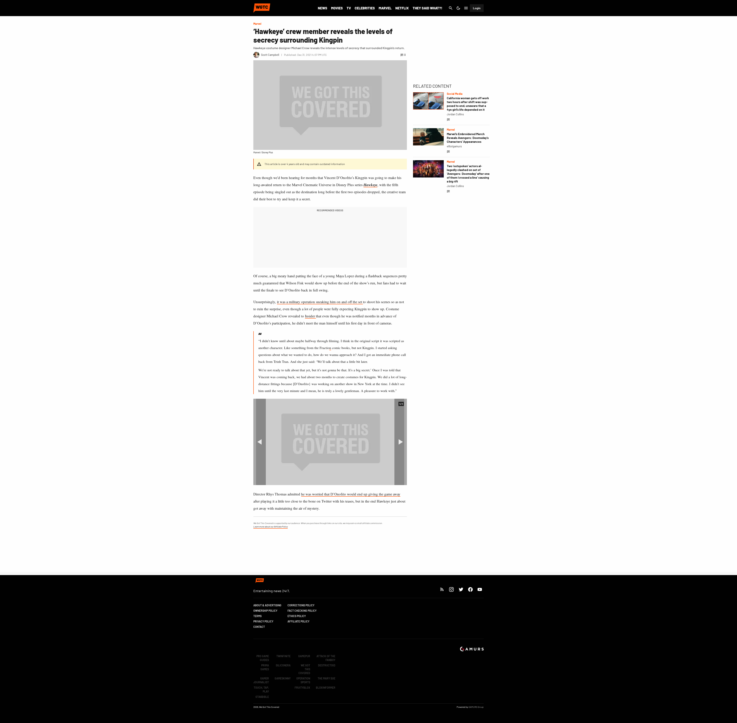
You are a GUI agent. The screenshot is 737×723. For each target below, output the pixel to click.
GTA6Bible (262, 696)
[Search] (450, 8)
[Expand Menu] (466, 8)
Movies (337, 8)
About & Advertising (267, 605)
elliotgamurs (454, 146)
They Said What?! (427, 8)
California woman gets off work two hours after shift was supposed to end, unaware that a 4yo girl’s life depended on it (468, 103)
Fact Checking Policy (302, 610)
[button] (259, 442)
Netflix (402, 8)
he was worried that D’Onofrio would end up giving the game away (350, 494)
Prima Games (264, 667)
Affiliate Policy (298, 621)
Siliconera (283, 665)
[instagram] (451, 589)
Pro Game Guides (262, 658)
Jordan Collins (455, 114)
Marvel (385, 8)
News (322, 8)
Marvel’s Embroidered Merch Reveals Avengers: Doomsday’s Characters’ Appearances (468, 137)
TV (349, 8)
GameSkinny (283, 678)
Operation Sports (303, 680)
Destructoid (326, 665)
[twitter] (461, 589)
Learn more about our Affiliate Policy (270, 526)
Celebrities (365, 8)
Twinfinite (283, 656)
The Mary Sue (326, 678)
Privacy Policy (263, 621)
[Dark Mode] (458, 8)
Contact (259, 626)
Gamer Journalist (261, 680)
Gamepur (304, 656)
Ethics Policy (297, 616)
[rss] (442, 589)
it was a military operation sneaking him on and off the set (320, 301)
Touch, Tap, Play (261, 689)
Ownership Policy (265, 610)
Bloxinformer (325, 687)
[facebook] (470, 589)
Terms (257, 616)
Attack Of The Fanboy (325, 658)
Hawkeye (370, 184)
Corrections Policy (301, 605)
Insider (310, 316)
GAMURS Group (476, 707)
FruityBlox (302, 687)
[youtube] (480, 589)
